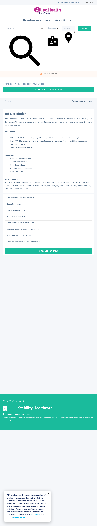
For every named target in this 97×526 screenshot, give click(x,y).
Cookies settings (19, 517)
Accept (48, 493)
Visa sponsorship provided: (17, 235)
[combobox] (52, 28)
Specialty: (11, 204)
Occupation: (12, 197)
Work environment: (14, 229)
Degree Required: (13, 210)
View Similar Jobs (48, 251)
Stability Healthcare (35, 407)
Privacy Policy (35, 514)
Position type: (12, 223)
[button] (8, 101)
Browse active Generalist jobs (48, 89)
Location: (11, 241)
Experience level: (13, 216)
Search (84, 28)
